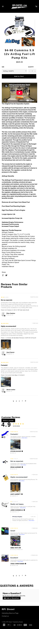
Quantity (31, 67)
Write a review (8, 420)
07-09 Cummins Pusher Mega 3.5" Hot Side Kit (14, 375)
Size (3, 67)
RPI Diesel (9, 622)
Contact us (5, 616)
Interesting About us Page (10, 613)
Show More (24, 438)
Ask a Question (12, 598)
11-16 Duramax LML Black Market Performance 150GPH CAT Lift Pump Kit (20, 337)
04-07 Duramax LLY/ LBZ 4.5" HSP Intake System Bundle (17, 310)
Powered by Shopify (18, 622)
